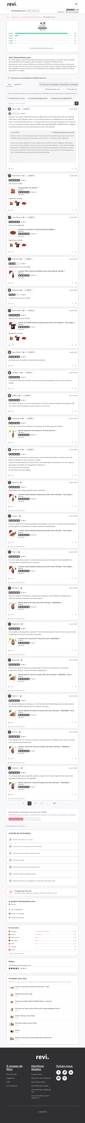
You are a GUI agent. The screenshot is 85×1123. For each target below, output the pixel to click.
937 (54, 803)
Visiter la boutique (17, 917)
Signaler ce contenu (17, 826)
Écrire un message (17, 913)
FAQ (8, 1082)
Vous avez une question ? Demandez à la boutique (60, 84)
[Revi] (12, 4)
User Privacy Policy (38, 1082)
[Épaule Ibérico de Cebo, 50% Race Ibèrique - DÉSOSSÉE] (13, 606)
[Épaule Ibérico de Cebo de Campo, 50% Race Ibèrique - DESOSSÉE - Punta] (13, 714)
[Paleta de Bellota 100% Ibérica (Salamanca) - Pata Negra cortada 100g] (17, 203)
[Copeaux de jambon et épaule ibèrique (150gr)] (13, 232)
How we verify (11, 1074)
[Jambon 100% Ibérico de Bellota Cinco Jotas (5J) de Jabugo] (13, 274)
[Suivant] (62, 803)
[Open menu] (76, 4)
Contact (36, 11)
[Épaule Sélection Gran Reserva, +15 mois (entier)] (13, 434)
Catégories (15, 17)
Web (29, 11)
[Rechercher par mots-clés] (77, 103)
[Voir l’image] (14, 158)
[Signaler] (76, 168)
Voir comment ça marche (32, 819)
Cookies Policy (36, 1074)
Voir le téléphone (17, 909)
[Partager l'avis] (72, 168)
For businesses (11, 1086)
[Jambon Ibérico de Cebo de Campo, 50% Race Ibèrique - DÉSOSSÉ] (13, 750)
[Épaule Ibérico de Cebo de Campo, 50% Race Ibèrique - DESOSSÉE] (13, 786)
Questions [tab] (17, 84)
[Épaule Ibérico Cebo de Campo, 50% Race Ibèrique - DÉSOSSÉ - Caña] (13, 678)
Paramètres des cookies (40, 1086)
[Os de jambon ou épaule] (13, 191)
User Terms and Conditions (41, 1078)
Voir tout (21, 194)
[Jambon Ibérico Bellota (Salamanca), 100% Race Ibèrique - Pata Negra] (13, 498)
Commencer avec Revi (15, 819)
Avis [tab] (9, 84)
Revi (7, 17)
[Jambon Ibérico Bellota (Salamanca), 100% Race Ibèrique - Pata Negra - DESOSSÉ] (13, 570)
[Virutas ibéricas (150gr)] (24, 203)
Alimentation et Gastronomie (31, 17)
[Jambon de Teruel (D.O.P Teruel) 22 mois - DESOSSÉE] (13, 642)
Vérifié (26, 109)
